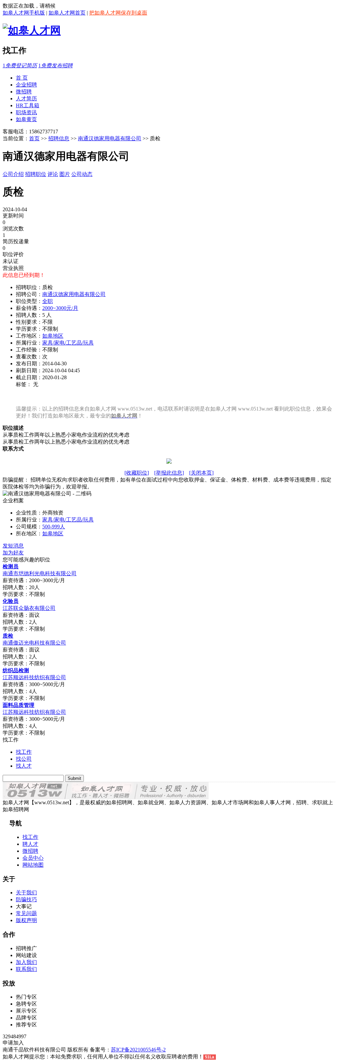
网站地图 (33, 865)
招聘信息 (58, 138)
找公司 (24, 759)
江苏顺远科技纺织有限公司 (34, 677)
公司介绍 (13, 174)
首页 (34, 138)
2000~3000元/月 (60, 308)
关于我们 (26, 892)
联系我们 (26, 969)
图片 (64, 174)
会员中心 (33, 858)
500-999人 (53, 526)
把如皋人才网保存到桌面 (118, 13)
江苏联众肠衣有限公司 (29, 608)
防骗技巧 (26, 899)
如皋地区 (52, 336)
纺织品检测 (16, 670)
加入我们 (26, 962)
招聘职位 (35, 174)
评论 (53, 174)
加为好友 (13, 552)
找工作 (24, 752)
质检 (8, 636)
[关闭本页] (201, 473)
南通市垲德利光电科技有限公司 (40, 573)
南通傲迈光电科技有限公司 (34, 643)
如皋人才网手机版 (24, 13)
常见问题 (26, 913)
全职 (47, 301)
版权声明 (26, 920)
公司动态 (81, 174)
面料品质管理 (18, 705)
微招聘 (30, 851)
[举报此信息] (169, 473)
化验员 (10, 601)
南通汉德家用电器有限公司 (109, 138)
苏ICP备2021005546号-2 (138, 1049)
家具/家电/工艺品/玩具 (68, 343)
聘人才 (30, 844)
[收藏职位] (136, 473)
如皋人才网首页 (67, 13)
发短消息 (13, 545)
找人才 (24, 766)
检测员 (10, 566)
